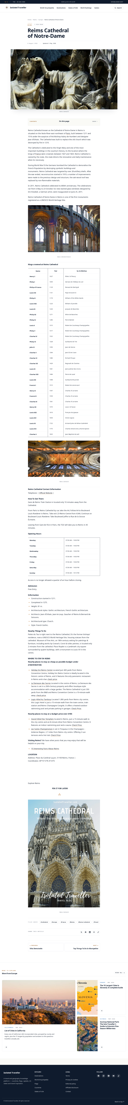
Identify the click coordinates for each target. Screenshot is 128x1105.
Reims (35, 20)
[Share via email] (94, 932)
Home (29, 20)
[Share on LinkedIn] (90, 932)
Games (96, 8)
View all (118, 972)
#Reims (72, 922)
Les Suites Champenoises (41, 729)
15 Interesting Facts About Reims (45, 748)
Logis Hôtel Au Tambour (41, 699)
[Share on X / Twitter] (81, 932)
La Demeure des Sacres (41, 683)
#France (63, 922)
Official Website (45, 493)
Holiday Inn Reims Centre (41, 670)
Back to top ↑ (119, 1102)
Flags (36, 1084)
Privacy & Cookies (72, 1080)
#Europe (54, 922)
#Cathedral (44, 922)
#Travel (96, 922)
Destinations (61, 8)
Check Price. (77, 725)
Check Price (76, 708)
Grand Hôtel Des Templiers (42, 719)
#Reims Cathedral (84, 922)
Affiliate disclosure (72, 1088)
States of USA (73, 8)
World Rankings (86, 8)
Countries (38, 1088)
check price (52, 679)
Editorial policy (71, 1084)
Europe (40, 20)
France (38, 154)
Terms (68, 1076)
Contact (68, 1091)
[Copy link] (98, 932)
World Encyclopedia (47, 8)
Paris (68, 133)
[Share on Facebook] (85, 932)
